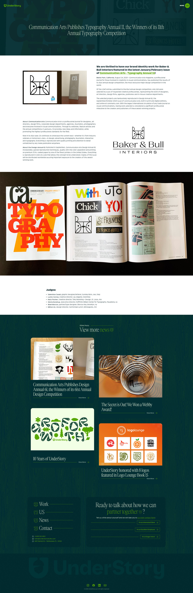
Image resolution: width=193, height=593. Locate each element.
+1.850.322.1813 (40, 536)
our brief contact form (146, 518)
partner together (122, 511)
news (104, 330)
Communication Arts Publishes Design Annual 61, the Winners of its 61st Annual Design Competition (62, 389)
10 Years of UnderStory (49, 458)
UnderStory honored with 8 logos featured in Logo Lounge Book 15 (125, 472)
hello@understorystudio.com (45, 539)
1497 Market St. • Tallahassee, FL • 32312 (48, 541)
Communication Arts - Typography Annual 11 (127, 73)
